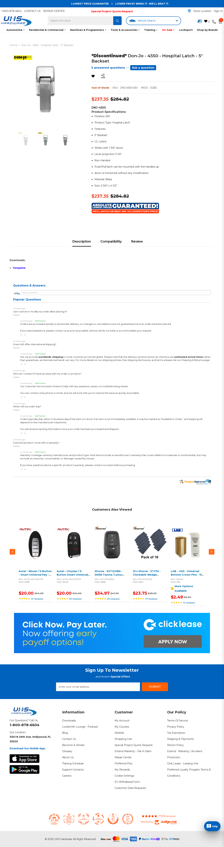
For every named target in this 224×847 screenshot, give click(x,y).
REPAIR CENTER (54, 11)
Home (14, 45)
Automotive (14, 30)
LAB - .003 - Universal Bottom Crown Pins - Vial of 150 (187, 575)
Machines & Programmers (87, 30)
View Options (187, 547)
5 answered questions (108, 67)
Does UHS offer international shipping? (34, 344)
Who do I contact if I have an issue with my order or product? (47, 373)
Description (81, 241)
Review (137, 241)
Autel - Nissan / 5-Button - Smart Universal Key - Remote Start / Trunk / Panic (35, 576)
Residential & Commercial (46, 30)
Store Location (202, 11)
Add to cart (35, 547)
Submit (155, 686)
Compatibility (111, 241)
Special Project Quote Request (112, 11)
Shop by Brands (207, 30)
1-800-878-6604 (11, 11)
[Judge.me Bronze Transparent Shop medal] (98, 819)
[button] (21, 335)
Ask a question (143, 67)
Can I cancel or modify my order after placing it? (40, 311)
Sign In (218, 11)
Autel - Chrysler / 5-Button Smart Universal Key (72, 575)
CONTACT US (32, 11)
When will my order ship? (27, 406)
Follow (16, 315)
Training (149, 30)
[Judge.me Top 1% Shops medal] (113, 819)
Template (19, 267)
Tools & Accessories (124, 30)
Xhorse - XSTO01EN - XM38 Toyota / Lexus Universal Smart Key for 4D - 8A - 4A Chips (110, 576)
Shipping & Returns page (195, 360)
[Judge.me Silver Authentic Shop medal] (83, 819)
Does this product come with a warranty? (36, 442)
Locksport (186, 30)
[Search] (117, 20)
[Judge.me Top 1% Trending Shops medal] (127, 819)
